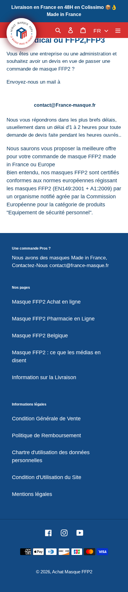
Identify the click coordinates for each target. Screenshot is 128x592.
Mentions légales (32, 494)
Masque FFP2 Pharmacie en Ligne (53, 319)
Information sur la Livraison (44, 377)
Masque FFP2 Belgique (40, 336)
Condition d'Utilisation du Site (46, 477)
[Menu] (118, 30)
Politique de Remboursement (46, 435)
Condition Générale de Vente (46, 419)
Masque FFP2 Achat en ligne (46, 302)
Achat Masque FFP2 (72, 571)
